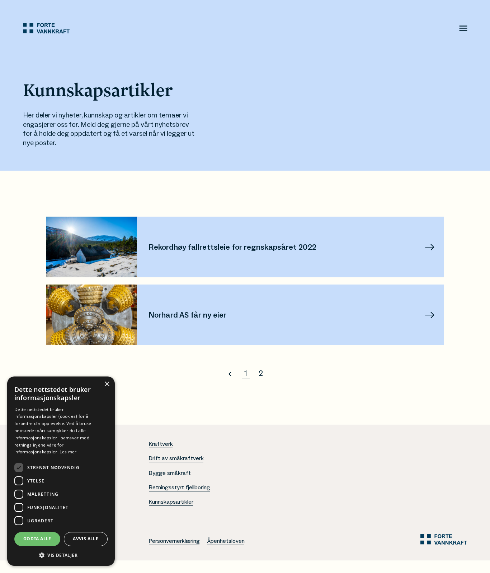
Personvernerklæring (174, 541)
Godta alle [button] (37, 539)
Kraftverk (161, 444)
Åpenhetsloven (226, 541)
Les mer (68, 452)
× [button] (106, 384)
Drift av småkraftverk (176, 458)
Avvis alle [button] (85, 539)
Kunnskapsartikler (171, 501)
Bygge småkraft (170, 473)
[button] (61, 555)
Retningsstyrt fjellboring (179, 487)
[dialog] (61, 471)
